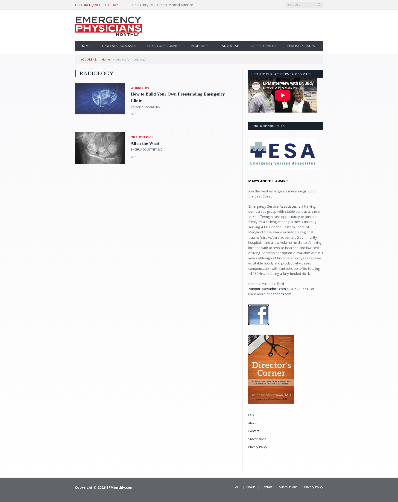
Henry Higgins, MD (148, 107)
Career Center (263, 46)
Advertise (230, 46)
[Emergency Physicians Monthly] (108, 25)
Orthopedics (142, 137)
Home (85, 46)
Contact (253, 431)
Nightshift (200, 46)
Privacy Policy (257, 447)
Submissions (257, 439)
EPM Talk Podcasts (119, 46)
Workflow (140, 88)
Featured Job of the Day (96, 5)
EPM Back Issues (301, 46)
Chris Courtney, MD (149, 149)
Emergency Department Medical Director (162, 5)
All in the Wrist (145, 143)
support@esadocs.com (267, 288)
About (252, 423)
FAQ (251, 415)
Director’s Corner (163, 46)
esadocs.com (281, 294)
